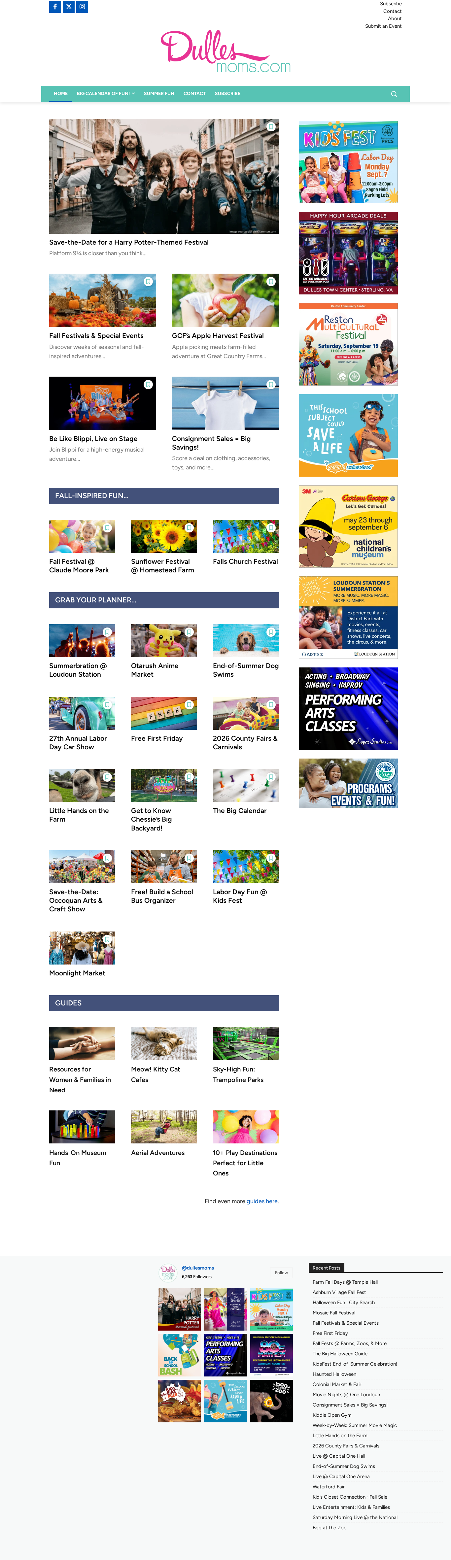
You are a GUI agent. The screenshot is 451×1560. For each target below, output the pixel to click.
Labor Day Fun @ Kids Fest (240, 896)
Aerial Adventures (158, 1153)
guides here (262, 1201)
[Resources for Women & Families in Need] (82, 1043)
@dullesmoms (198, 1268)
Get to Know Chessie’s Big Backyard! (151, 819)
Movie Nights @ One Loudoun (346, 1395)
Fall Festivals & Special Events (96, 335)
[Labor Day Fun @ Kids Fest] (246, 866)
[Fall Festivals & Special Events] (102, 300)
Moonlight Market (77, 973)
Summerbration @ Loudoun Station (78, 669)
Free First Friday (157, 738)
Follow (281, 1272)
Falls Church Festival (245, 561)
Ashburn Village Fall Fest (339, 1292)
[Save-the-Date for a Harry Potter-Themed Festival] (164, 176)
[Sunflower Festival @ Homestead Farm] (164, 536)
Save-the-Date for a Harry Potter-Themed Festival (129, 242)
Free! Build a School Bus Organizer (162, 896)
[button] (394, 94)
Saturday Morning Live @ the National (355, 1517)
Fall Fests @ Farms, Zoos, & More (350, 1343)
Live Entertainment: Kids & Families (351, 1507)
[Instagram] (82, 7)
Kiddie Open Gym (332, 1415)
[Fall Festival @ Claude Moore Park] (82, 536)
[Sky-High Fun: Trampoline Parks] (246, 1043)
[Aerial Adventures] (164, 1126)
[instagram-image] (179, 1309)
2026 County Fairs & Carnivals (346, 1446)
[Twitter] (69, 7)
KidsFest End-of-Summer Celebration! (355, 1364)
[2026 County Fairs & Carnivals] (246, 713)
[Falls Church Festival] (246, 536)
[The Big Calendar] (246, 785)
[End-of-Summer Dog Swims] (246, 640)
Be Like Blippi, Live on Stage (93, 438)
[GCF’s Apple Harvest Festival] (225, 300)
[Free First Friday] (164, 713)
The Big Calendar (240, 810)
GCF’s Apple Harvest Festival (218, 335)
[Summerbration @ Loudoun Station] (82, 640)
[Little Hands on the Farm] (82, 785)
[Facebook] (55, 7)
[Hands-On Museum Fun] (82, 1126)
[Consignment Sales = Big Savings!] (225, 403)
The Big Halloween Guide (340, 1354)
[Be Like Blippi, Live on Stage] (102, 403)
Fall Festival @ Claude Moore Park (79, 565)
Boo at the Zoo (330, 1528)
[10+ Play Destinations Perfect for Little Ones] (246, 1126)
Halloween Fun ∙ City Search (344, 1303)
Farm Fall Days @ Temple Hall (345, 1282)
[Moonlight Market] (82, 948)
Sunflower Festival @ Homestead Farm (162, 565)
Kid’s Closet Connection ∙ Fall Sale (350, 1497)
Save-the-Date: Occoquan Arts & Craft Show (76, 900)
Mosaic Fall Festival (334, 1313)
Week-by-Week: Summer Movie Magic (355, 1425)
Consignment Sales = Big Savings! (350, 1405)
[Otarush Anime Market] (164, 640)
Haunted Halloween (334, 1374)
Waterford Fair (329, 1487)
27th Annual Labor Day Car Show (78, 742)
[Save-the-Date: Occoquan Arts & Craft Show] (82, 866)
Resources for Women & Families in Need (80, 1079)
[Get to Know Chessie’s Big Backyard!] (164, 785)
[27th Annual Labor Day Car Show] (82, 713)
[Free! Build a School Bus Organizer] (164, 866)
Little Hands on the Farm (340, 1436)
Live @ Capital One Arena (341, 1476)
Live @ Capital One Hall (339, 1456)
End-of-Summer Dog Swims (344, 1466)
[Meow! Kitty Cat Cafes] (164, 1043)
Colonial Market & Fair (337, 1384)
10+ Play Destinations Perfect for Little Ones (245, 1163)
